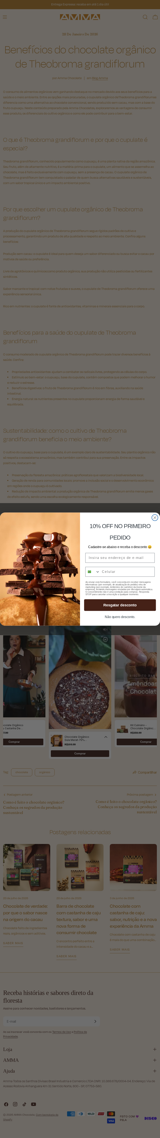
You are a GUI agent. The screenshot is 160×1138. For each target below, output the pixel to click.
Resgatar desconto (120, 605)
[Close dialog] (155, 518)
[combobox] (93, 571)
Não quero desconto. (120, 617)
